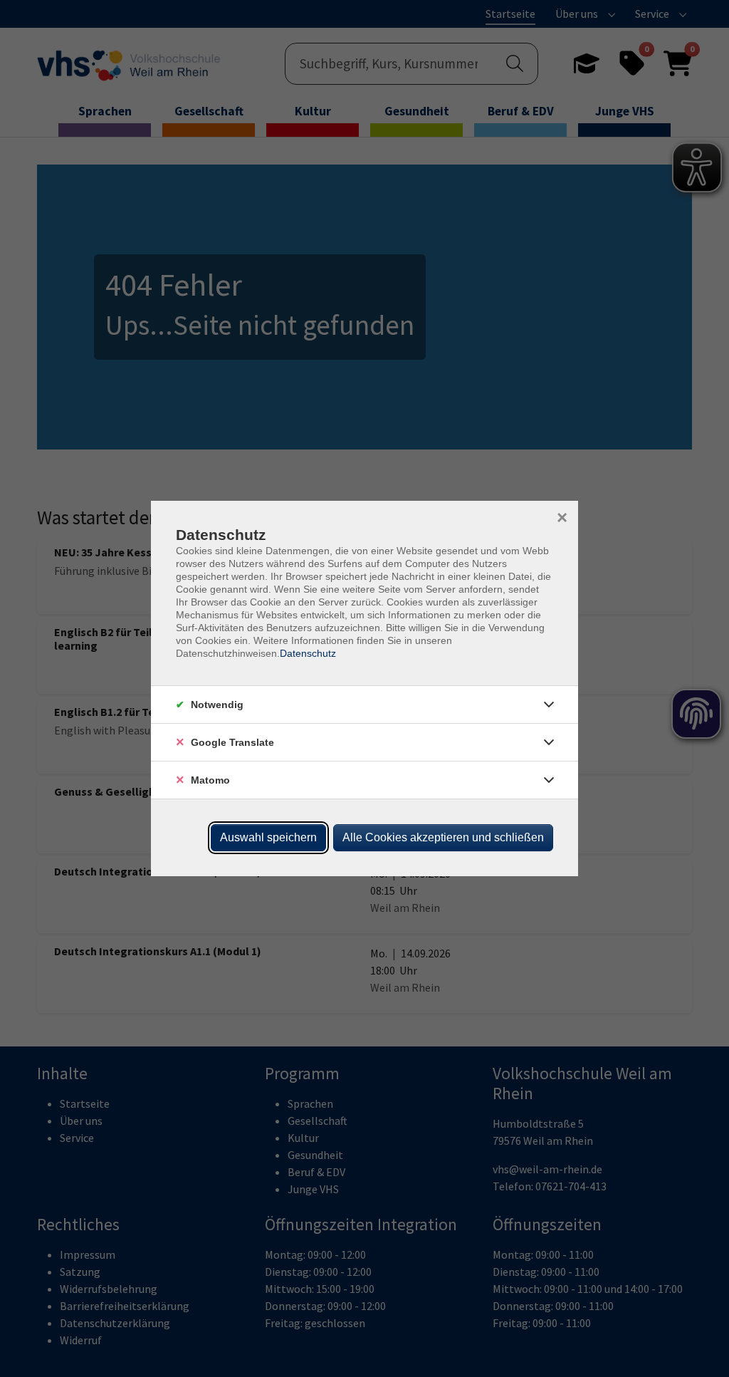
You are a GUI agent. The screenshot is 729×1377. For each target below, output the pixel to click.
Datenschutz (308, 653)
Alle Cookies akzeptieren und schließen (443, 837)
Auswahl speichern (268, 837)
